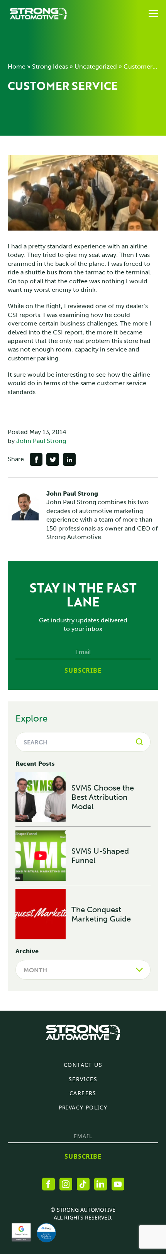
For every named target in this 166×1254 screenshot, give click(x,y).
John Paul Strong (41, 440)
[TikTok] (83, 1184)
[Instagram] (65, 1184)
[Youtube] (118, 1184)
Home (16, 66)
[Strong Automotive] (38, 13)
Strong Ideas (50, 66)
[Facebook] (48, 1184)
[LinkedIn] (100, 1184)
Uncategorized (96, 66)
